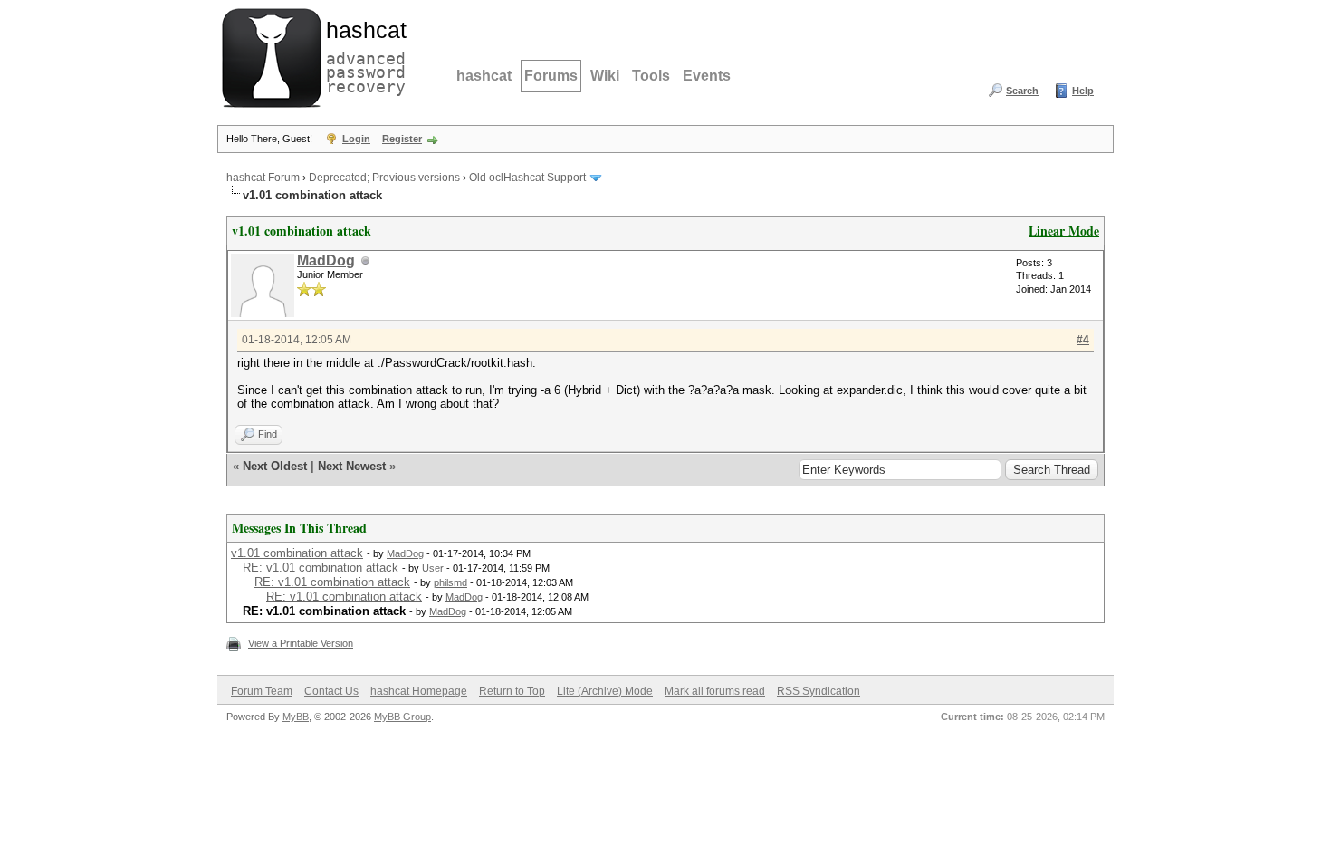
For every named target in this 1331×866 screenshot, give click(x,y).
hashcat (484, 75)
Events (707, 75)
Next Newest (352, 466)
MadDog (326, 260)
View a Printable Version (300, 643)
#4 (1083, 339)
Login (356, 138)
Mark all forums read (715, 691)
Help (1083, 90)
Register (402, 138)
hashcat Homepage (418, 691)
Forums (551, 75)
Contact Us (331, 691)
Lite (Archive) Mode (605, 691)
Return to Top (512, 691)
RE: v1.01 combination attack (320, 567)
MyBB (295, 716)
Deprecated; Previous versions (384, 177)
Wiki (604, 75)
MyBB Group (402, 716)
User (433, 568)
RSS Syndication (818, 691)
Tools (651, 75)
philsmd (450, 582)
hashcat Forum (263, 177)
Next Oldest (275, 466)
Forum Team (261, 691)
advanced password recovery (362, 55)
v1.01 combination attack (297, 553)
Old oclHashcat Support (527, 177)
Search (1022, 90)
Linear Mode (1064, 230)
